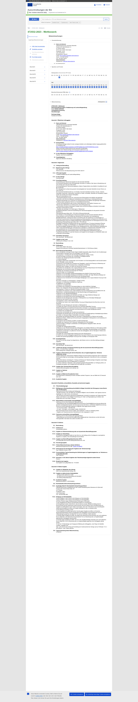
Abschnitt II (32, 70)
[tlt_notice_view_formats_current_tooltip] (106, 102)
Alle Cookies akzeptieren (76, 694)
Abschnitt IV (33, 77)
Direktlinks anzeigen (37, 49)
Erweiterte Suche (55, 22)
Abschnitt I (32, 66)
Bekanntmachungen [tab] (33, 36)
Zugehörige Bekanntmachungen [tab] (36, 40)
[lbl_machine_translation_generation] (69, 92)
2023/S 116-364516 (77, 446)
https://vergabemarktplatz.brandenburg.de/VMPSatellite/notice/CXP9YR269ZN (74, 151)
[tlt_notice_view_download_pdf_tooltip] (52, 87)
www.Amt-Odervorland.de (69, 61)
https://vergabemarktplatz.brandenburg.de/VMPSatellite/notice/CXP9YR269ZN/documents (77, 147)
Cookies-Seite (39, 695)
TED (29, 28)
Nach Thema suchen (74, 22)
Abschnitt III (33, 74)
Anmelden (98, 4)
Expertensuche (64, 22)
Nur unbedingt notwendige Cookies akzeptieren (98, 694)
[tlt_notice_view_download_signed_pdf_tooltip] (59, 77)
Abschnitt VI (33, 81)
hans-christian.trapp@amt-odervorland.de (69, 55)
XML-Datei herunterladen (38, 46)
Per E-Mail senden (37, 57)
